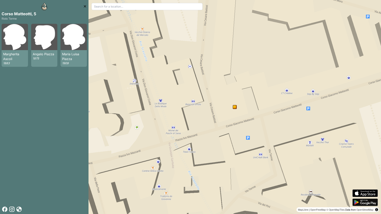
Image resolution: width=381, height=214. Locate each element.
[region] (235, 107)
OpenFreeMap (318, 209)
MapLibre (303, 209)
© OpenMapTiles (335, 209)
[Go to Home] (44, 6)
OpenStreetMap (364, 209)
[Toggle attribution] (376, 209)
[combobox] (147, 6)
